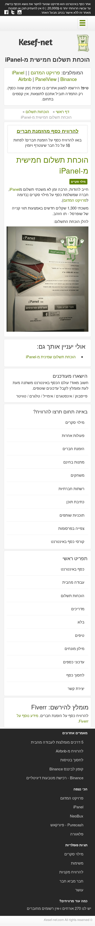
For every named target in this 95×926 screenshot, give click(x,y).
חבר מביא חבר (71, 880)
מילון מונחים (74, 648)
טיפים (79, 635)
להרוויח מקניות (71, 871)
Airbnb (24, 79)
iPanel (18, 72)
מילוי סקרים (78, 181)
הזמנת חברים (73, 448)
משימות (77, 863)
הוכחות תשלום (72, 595)
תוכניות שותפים (72, 515)
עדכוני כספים (73, 661)
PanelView (45, 79)
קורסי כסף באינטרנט (67, 541)
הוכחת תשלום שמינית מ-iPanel (51, 356)
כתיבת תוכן (75, 501)
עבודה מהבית (73, 582)
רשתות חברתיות (71, 488)
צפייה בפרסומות (71, 528)
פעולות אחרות (73, 435)
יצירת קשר (76, 688)
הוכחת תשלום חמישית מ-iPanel (52, 165)
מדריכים (77, 608)
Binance (68, 79)
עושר (79, 889)
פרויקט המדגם (45, 72)
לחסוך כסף (75, 675)
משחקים (77, 475)
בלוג (81, 621)
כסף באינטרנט (72, 569)
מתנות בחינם (73, 462)
